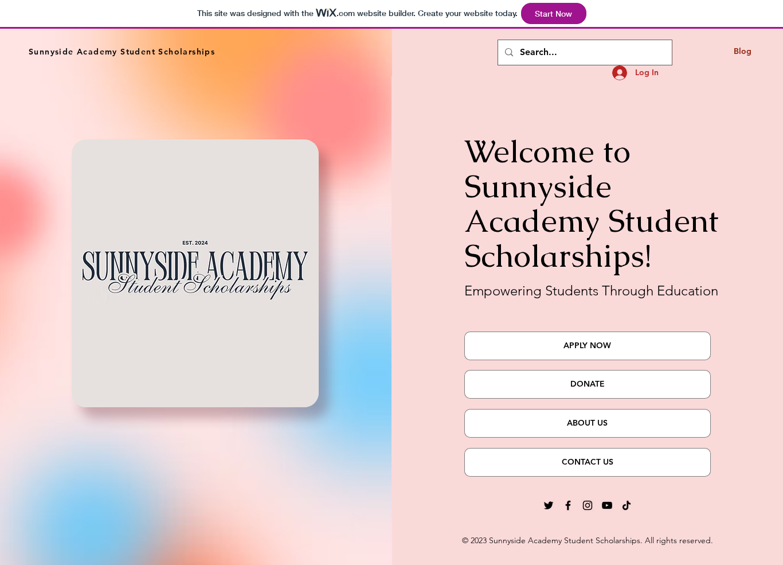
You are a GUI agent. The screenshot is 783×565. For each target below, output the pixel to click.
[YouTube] (607, 505)
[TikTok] (626, 505)
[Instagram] (587, 505)
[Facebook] (568, 505)
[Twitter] (548, 505)
